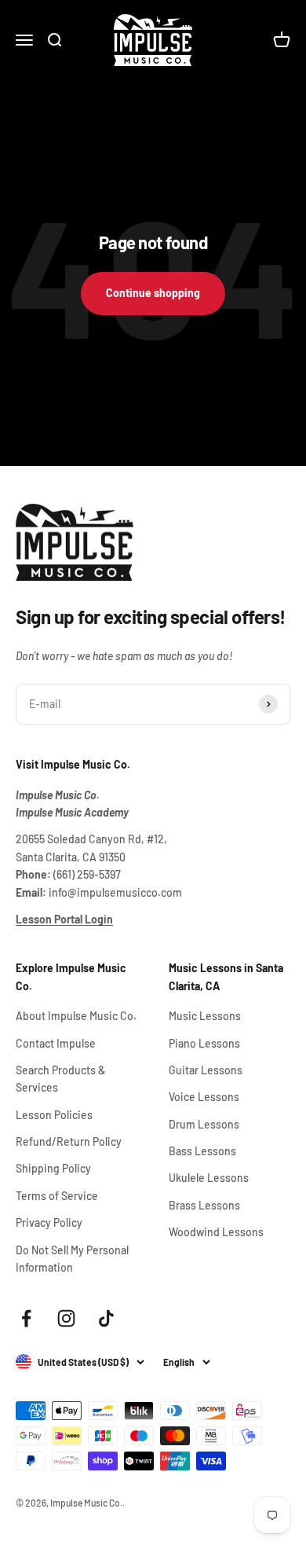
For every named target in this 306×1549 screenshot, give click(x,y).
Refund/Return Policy (69, 1141)
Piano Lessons (204, 1043)
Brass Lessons (204, 1205)
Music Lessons (205, 1015)
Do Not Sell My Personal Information (72, 1258)
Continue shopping (153, 292)
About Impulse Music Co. (76, 1015)
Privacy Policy (49, 1222)
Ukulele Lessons (209, 1177)
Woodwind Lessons (216, 1232)
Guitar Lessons (205, 1070)
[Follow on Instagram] (66, 1318)
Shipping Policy (53, 1168)
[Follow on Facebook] (26, 1318)
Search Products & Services (60, 1078)
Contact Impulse (56, 1043)
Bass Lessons (202, 1151)
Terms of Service (57, 1195)
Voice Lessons (204, 1096)
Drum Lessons (204, 1124)
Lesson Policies (54, 1114)
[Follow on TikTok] (106, 1318)
